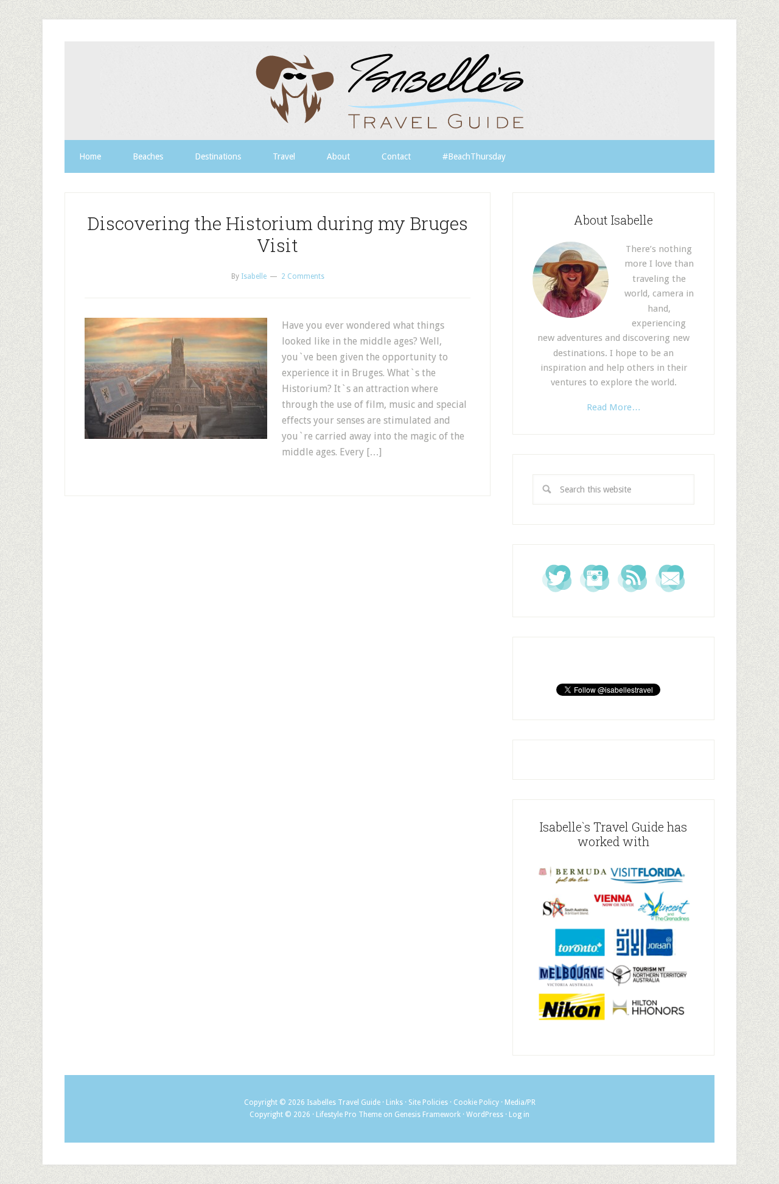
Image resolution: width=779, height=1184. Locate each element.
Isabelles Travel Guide (389, 90)
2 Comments (302, 276)
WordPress (484, 1114)
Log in (519, 1114)
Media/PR (520, 1102)
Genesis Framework (427, 1114)
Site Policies (428, 1102)
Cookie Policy (476, 1102)
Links (394, 1102)
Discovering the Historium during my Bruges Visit (277, 234)
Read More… (614, 407)
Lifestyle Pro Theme (349, 1114)
